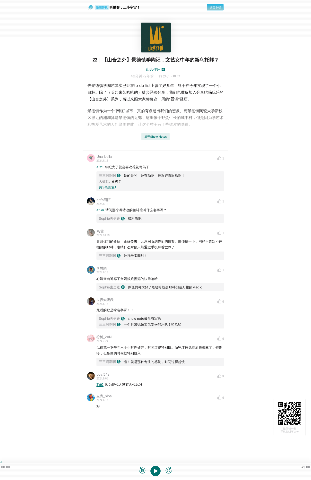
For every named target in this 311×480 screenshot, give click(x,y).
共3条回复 (107, 187)
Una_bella (104, 156)
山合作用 (153, 69)
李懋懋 (101, 268)
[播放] (155, 471)
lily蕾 (100, 231)
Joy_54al (103, 374)
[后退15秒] (142, 470)
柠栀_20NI (104, 337)
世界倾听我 (104, 300)
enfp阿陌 (103, 200)
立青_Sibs (104, 396)
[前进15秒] (168, 470)
